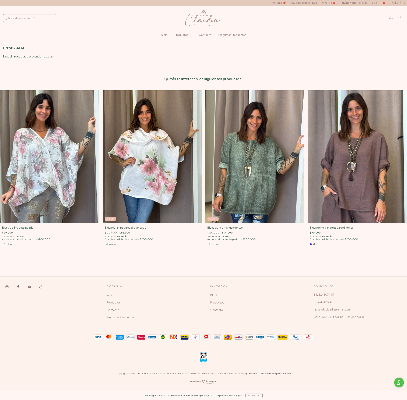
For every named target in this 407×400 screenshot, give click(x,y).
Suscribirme (203, 109)
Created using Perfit (203, 123)
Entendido (254, 395)
